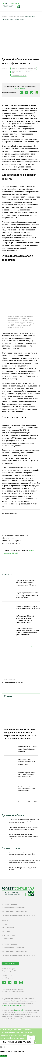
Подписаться (10, 963)
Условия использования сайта (14, 908)
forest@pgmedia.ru (8, 978)
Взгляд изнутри (8, 928)
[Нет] (35, 1042)
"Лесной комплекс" (20, 88)
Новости (7, 574)
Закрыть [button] (3, 1056)
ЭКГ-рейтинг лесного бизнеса (12, 683)
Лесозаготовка (11, 848)
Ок (31, 1038)
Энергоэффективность (19, 75)
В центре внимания (9, 680)
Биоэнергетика (7, 939)
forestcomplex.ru (20, 1010)
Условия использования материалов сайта (18, 915)
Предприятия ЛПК (8, 935)
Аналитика (6, 931)
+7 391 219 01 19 (7, 975)
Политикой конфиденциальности (13, 1005)
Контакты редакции (9, 904)
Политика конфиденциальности (14, 911)
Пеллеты (28, 72)
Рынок (8, 696)
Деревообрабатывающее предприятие (24, 68)
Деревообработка (17, 72)
